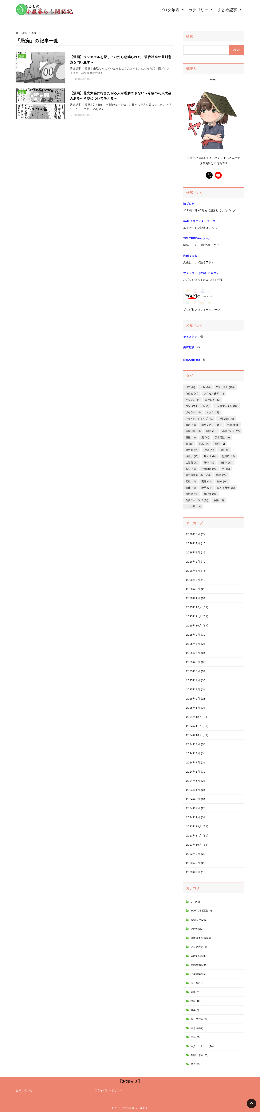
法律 (209, 450)
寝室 (211, 431)
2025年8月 (196, 644)
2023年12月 (197, 826)
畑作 (209, 462)
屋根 (191, 437)
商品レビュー (211, 425)
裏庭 (206, 481)
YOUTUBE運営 (201, 910)
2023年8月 (196, 863)
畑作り (226, 462)
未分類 (197, 983)
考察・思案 (199, 1055)
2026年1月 (196, 598)
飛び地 (210, 494)
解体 (191, 487)
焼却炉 (192, 456)
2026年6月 (196, 552)
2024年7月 (196, 762)
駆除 (219, 500)
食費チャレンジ (197, 500)
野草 (206, 487)
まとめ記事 (227, 9)
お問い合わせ (24, 1090)
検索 (189, 36)
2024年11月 (197, 726)
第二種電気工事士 (198, 475)
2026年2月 (196, 589)
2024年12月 (197, 717)
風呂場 (192, 494)
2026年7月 (196, 543)
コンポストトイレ (197, 406)
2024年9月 (196, 744)
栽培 (196, 992)
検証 (196, 1001)
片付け (210, 456)
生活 (196, 1037)
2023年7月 (196, 872)
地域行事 (193, 431)
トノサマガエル (226, 406)
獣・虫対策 (199, 1019)
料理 (220, 443)
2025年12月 (197, 607)
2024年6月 (196, 771)
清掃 (224, 450)
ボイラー (193, 412)
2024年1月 (196, 817)
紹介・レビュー (202, 1046)
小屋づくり (231, 431)
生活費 (192, 462)
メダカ (212, 412)
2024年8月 (196, 753)
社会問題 (208, 468)
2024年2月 (196, 808)
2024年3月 (196, 799)
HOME (23, 32)
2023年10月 (197, 844)
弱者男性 (222, 437)
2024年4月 (196, 790)
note (206, 387)
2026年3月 (196, 580)
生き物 (197, 1028)
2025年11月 (197, 616)
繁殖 (191, 481)
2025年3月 (196, 689)
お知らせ (199, 919)
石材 (191, 468)
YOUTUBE (225, 387)
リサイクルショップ (199, 418)
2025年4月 (196, 680)
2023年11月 (197, 835)
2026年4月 (196, 570)
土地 (232, 425)
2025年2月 (196, 698)
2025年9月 (196, 634)
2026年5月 (196, 561)
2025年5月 (196, 671)
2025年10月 (197, 625)
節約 (221, 475)
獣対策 (228, 456)
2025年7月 (196, 653)
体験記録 (226, 418)
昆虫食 (192, 450)
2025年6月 (196, 662)
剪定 (191, 425)
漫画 (195, 1010)
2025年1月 (196, 707)
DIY (190, 387)
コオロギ (212, 399)
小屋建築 (198, 974)
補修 (222, 481)
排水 (204, 443)
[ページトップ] (251, 1103)
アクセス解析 (214, 393)
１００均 (193, 506)
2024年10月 (197, 735)
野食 (196, 1064)
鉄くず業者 (226, 487)
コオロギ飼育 (201, 937)
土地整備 (199, 964)
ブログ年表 (169, 9)
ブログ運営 (199, 946)
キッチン (192, 399)
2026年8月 (195, 534)
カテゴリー (198, 9)
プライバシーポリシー (108, 1090)
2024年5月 (196, 780)
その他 (197, 928)
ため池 (192, 393)
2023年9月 (196, 854)
